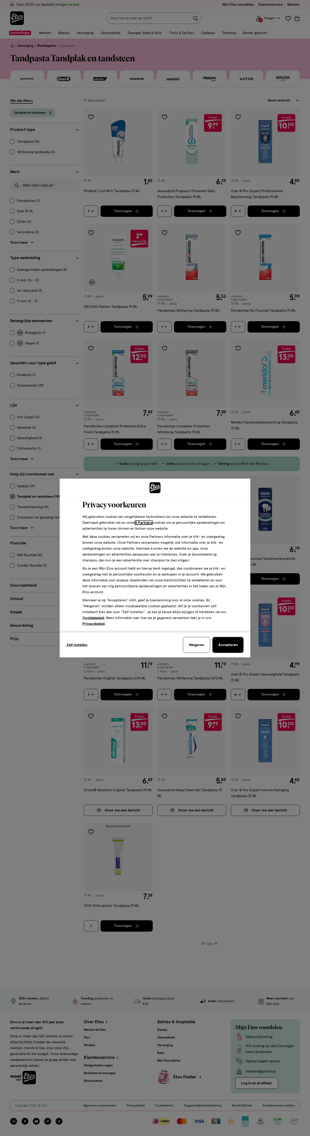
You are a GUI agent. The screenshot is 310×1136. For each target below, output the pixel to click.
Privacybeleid (93, 624)
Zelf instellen (76, 645)
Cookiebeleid (93, 618)
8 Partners (143, 522)
